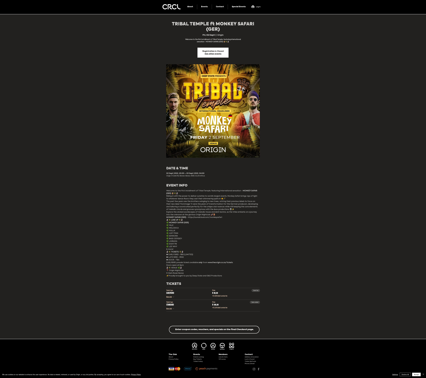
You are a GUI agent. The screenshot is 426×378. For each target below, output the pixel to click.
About (171, 357)
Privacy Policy (173, 359)
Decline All (405, 374)
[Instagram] (254, 369)
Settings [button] (395, 374)
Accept (416, 374)
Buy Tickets (197, 359)
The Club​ (173, 354)
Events (196, 354)
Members (223, 354)
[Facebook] (258, 369)
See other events (213, 54)
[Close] (423, 374)
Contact (249, 354)
